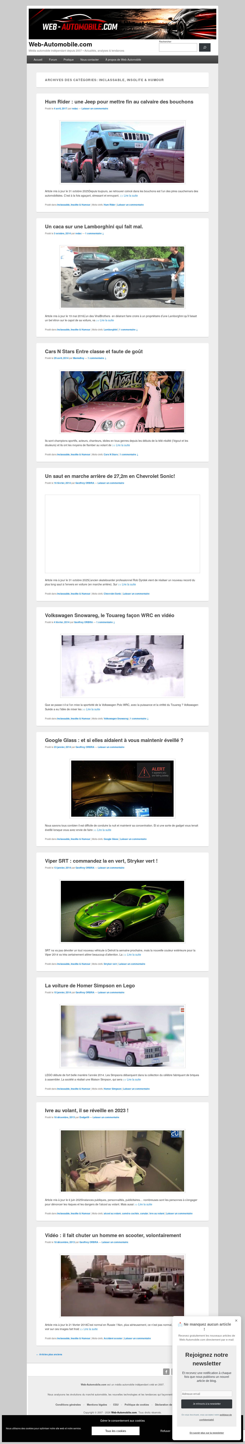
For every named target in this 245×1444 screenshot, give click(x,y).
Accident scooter (113, 1338)
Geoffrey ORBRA (84, 483)
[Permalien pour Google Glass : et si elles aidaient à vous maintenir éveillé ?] (122, 788)
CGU (115, 1404)
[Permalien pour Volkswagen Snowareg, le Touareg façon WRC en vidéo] (122, 666)
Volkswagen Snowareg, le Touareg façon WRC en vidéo (109, 615)
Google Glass (111, 839)
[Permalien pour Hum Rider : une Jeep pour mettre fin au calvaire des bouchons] (122, 152)
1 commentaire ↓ (94, 233)
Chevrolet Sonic (112, 593)
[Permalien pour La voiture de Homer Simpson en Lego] (122, 1036)
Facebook (166, 1371)
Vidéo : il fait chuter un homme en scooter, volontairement (113, 1235)
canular (144, 1213)
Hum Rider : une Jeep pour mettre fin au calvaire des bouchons (119, 101)
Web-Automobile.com (60, 44)
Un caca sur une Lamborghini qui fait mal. (94, 226)
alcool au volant (112, 1213)
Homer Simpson (112, 1088)
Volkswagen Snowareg (116, 718)
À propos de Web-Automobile (123, 59)
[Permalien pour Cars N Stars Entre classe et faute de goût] (122, 402)
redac (75, 108)
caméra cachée (130, 1213)
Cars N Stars (111, 454)
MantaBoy (78, 358)
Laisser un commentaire (95, 108)
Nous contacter (89, 59)
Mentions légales (97, 1404)
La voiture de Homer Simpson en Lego (90, 985)
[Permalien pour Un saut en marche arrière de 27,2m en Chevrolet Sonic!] (122, 534)
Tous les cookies (115, 1431)
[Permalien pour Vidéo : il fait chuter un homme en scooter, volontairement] (122, 1286)
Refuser (165, 1431)
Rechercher (165, 41)
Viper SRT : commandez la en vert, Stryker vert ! (101, 860)
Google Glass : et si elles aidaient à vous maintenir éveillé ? (114, 740)
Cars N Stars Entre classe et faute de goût (94, 351)
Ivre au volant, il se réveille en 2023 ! (87, 1110)
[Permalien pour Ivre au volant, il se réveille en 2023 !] (122, 1161)
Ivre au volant (156, 1213)
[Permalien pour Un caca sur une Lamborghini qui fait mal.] (122, 277)
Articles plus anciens (49, 1354)
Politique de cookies (137, 1404)
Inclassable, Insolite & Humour (73, 204)
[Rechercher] (205, 47)
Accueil (38, 59)
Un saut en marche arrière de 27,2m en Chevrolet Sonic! (110, 475)
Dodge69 (84, 1117)
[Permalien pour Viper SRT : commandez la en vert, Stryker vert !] (122, 911)
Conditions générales (68, 1404)
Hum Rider (109, 204)
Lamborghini (110, 329)
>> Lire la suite (129, 195)
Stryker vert (110, 964)
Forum (53, 59)
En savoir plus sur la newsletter (207, 1433)
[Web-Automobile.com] (122, 38)
